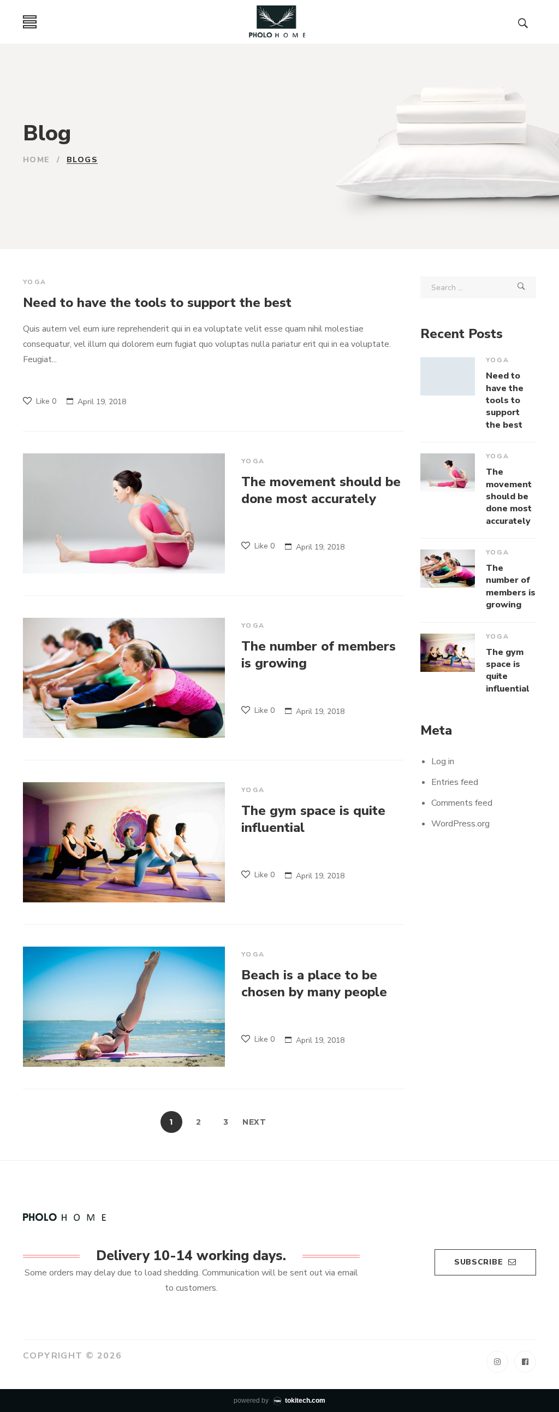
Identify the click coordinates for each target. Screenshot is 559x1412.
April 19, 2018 (102, 402)
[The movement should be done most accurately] (124, 513)
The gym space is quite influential (313, 819)
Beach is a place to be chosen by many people (314, 983)
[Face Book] (525, 1362)
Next (254, 1122)
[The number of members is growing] (124, 678)
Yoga (35, 281)
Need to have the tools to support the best (157, 302)
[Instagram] (497, 1362)
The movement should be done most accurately (321, 490)
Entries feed (454, 782)
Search (521, 287)
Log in (442, 761)
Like (45, 401)
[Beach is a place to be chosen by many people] (124, 1007)
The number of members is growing (318, 654)
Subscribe (478, 1262)
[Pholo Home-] (277, 22)
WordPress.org (460, 824)
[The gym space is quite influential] (124, 842)
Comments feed (461, 803)
